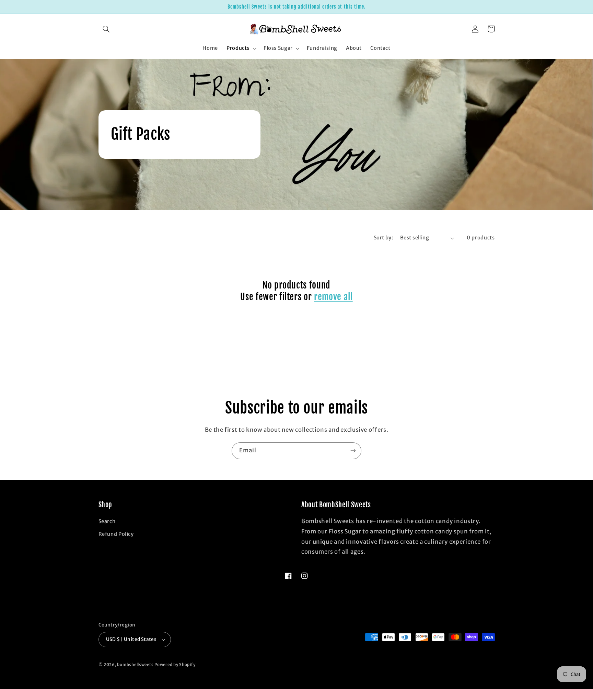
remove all (333, 297)
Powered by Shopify (174, 664)
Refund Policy (116, 534)
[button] (106, 29)
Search (107, 521)
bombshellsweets (135, 664)
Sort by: (383, 238)
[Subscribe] (353, 450)
